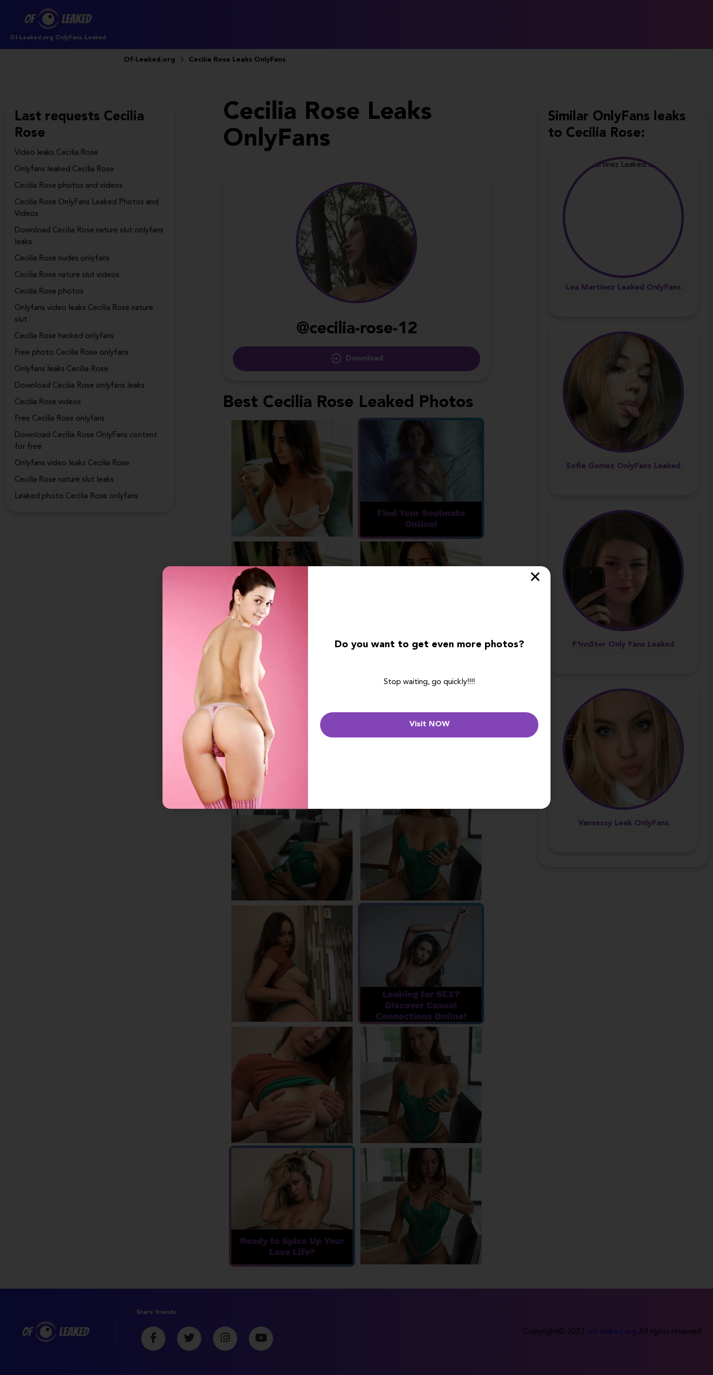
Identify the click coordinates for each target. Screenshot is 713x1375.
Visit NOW (429, 724)
